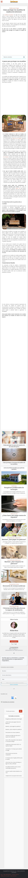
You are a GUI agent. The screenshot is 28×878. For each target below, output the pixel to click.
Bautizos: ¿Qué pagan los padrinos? (14, 539)
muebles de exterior (8, 14)
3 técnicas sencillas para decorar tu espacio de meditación (14, 609)
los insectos (6, 156)
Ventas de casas (14, 513)
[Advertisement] (14, 43)
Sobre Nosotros (13, 876)
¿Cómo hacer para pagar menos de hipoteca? (14, 516)
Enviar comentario (14, 684)
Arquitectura (14, 485)
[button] (15, 697)
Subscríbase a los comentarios (8, 701)
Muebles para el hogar (14, 8)
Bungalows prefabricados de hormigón (14, 488)
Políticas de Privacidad (5, 876)
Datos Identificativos (7, 874)
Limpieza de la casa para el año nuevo (14, 775)
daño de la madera (17, 138)
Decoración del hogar (14, 606)
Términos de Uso (15, 874)
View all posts (14, 641)
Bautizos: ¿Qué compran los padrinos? (14, 562)
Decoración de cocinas (14, 584)
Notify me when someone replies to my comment (14, 682)
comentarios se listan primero (14, 650)
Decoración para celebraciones (14, 537)
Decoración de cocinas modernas (14, 586)
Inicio (2, 874)
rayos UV (18, 188)
